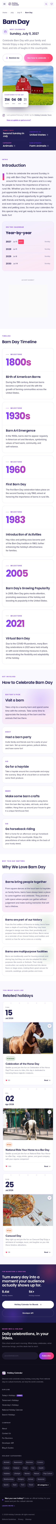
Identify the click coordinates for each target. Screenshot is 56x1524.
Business (29, 1462)
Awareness (18, 1462)
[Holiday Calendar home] (13, 4)
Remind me (14, 58)
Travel (31, 1485)
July (12, 13)
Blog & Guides (8, 1448)
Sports (6, 1485)
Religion (21, 1479)
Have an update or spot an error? (19, 120)
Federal (16, 1468)
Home (5, 13)
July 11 (19, 13)
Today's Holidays (12, 1395)
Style (15, 1485)
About (4, 1429)
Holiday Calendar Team (43, 115)
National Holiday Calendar (12, 1410)
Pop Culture (47, 1473)
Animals (8, 146)
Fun (33, 1468)
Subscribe (46, 1356)
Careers (40, 1462)
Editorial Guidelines (9, 1519)
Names (27, 1473)
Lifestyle (17, 1473)
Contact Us (6, 1433)
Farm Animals (38, 146)
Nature (36, 1473)
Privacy (20, 1519)
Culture (6, 1468)
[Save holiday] (49, 1026)
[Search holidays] (46, 4)
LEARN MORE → (8, 1506)
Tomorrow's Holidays (10, 1400)
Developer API (28, 1313)
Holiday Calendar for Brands (26, 1304)
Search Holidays (8, 1415)
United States (38, 134)
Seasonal (41, 1479)
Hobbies (7, 1473)
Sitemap (28, 1519)
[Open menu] (4, 4)
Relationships (9, 1479)
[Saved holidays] (51, 4)
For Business (7, 1438)
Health (41, 1468)
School (30, 1479)
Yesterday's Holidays (10, 1405)
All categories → (43, 1485)
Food (25, 1468)
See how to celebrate (36, 58)
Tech (22, 1485)
